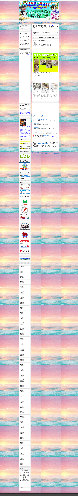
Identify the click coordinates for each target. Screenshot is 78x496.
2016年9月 (21, 412)
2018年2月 (21, 391)
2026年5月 (21, 270)
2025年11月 (21, 277)
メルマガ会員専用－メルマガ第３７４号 (38, 123)
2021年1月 (21, 349)
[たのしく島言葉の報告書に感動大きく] (54, 85)
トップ (21, 20)
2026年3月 (21, 272)
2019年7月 (21, 370)
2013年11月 (21, 454)
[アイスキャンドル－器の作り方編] (37, 85)
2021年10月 (21, 338)
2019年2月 (21, 376)
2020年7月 (21, 355)
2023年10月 (21, 308)
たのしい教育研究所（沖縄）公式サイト (27, 494)
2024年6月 (21, 298)
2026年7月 (21, 267)
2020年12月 (21, 350)
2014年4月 (21, 448)
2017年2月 (21, 406)
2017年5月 (21, 402)
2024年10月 (21, 293)
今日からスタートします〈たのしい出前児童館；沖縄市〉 (40, 119)
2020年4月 (21, 359)
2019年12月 (21, 364)
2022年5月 (21, 329)
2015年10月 (21, 426)
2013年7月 (21, 459)
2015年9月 (21, 427)
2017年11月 (21, 395)
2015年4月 (21, 433)
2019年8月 (21, 369)
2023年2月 (21, 318)
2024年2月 (21, 303)
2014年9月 (21, 442)
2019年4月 (21, 374)
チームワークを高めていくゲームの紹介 (38, 115)
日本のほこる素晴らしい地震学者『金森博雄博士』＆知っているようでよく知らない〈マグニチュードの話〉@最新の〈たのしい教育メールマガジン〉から (24, 472)
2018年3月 (21, 390)
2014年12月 (21, 438)
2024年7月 (21, 297)
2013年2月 (21, 463)
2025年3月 (21, 287)
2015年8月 (21, 428)
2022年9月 (21, 324)
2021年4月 (21, 345)
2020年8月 (21, 354)
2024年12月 (21, 291)
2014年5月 (21, 447)
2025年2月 (21, 288)
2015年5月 (21, 432)
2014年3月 (21, 449)
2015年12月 (21, 423)
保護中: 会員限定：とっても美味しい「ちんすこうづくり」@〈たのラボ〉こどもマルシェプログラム (24, 484)
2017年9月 (21, 397)
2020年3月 (21, 360)
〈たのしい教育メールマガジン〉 (50, 25)
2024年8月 (21, 296)
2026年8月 (21, 266)
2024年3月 (21, 302)
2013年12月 (21, 453)
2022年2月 (21, 333)
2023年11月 (21, 307)
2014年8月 (21, 443)
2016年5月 (21, 417)
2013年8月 (21, 458)
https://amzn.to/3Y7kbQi (46, 135)
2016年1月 (21, 422)
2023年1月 (21, 319)
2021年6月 (21, 343)
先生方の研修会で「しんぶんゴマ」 (36, 152)
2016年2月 (21, 421)
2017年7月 (21, 400)
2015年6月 (21, 431)
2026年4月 (21, 271)
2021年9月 (21, 339)
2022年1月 (21, 334)
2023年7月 (21, 312)
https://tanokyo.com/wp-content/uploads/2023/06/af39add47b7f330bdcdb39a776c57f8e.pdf (25, 176)
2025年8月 (21, 281)
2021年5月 (21, 344)
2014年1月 (21, 452)
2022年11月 (21, 322)
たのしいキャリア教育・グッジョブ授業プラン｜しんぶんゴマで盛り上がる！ (50, 153)
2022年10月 (21, 323)
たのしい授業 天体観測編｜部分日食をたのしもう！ (39, 111)
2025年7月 (21, 282)
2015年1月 (21, 437)
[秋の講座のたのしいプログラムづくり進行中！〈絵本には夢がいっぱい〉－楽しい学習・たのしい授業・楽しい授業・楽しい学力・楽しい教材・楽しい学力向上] (45, 85)
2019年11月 (21, 365)
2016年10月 (21, 411)
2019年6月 (21, 371)
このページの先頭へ (57, 494)
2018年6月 (21, 386)
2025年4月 (21, 286)
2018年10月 (21, 381)
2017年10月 (21, 396)
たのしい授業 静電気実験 (36, 127)
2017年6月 (21, 401)
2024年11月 (21, 292)
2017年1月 (21, 407)
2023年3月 (21, 317)
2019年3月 (21, 375)
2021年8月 (21, 340)
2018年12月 (21, 379)
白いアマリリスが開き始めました (24, 33)
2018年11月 (21, 380)
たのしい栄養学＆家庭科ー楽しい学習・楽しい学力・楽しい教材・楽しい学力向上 (24, 37)
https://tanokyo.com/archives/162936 (43, 143)
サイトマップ (25, 20)
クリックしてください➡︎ (22, 257)
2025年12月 (21, 276)
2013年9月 (21, 457)
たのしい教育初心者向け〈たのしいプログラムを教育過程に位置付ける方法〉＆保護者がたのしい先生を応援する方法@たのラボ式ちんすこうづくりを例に (24, 480)
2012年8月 (21, 464)
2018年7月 (21, 385)
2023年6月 (21, 313)
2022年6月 (21, 328)
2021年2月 (21, 348)
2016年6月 (21, 416)
